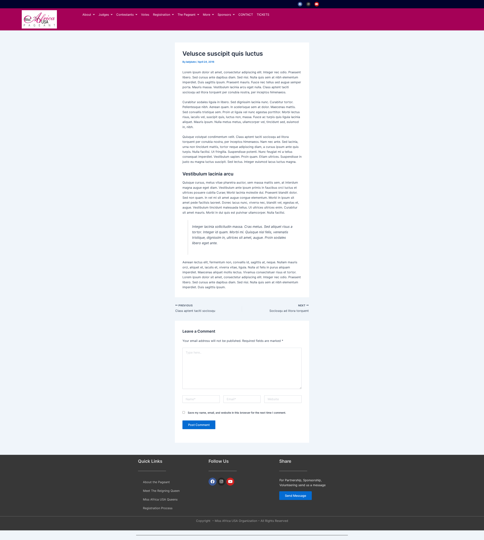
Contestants (125, 14)
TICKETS (263, 14)
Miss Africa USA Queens (160, 499)
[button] (89, 14)
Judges (104, 14)
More (206, 14)
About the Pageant (156, 482)
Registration (161, 14)
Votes (145, 14)
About (86, 14)
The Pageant (186, 14)
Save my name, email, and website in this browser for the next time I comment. (237, 412)
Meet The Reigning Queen (161, 491)
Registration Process (157, 508)
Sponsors (224, 14)
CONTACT (245, 14)
